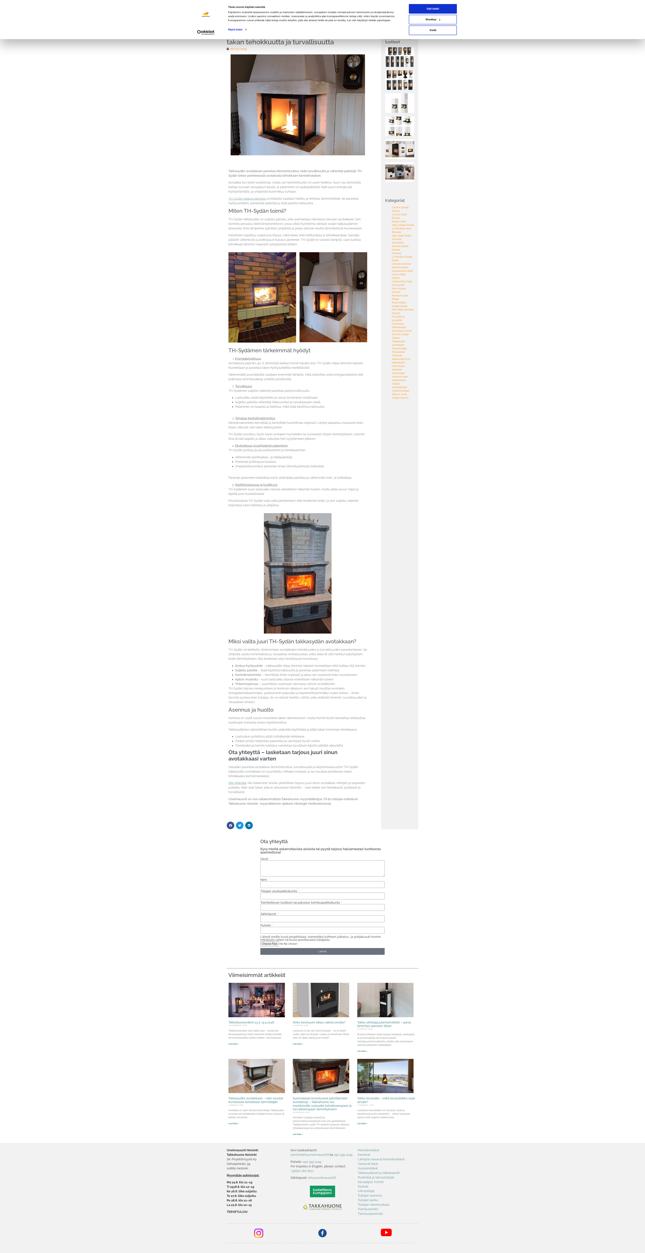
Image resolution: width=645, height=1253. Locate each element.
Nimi (264, 879)
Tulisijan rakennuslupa (373, 1204)
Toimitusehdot (368, 1209)
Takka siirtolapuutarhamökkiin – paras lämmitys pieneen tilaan (384, 1024)
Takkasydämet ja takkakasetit (379, 1173)
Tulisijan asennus (370, 1195)
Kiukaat (396, 249)
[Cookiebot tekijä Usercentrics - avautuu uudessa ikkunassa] (206, 32)
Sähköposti (268, 913)
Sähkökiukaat (399, 327)
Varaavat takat (400, 376)
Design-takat (399, 221)
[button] (230, 825)
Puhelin (266, 925)
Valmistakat (398, 373)
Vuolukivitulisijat (400, 390)
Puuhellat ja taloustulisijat (376, 1177)
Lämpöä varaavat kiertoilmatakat (381, 1159)
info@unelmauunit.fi (322, 1177)
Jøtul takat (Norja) (401, 235)
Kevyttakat (398, 242)
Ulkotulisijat (366, 1191)
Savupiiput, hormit (402, 330)
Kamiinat (396, 239)
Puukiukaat (398, 323)
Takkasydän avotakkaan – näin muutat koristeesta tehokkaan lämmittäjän (255, 1100)
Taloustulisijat (399, 348)
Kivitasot (396, 253)
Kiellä (433, 30)
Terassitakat (398, 352)
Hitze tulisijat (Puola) (403, 225)
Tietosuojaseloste (370, 1213)
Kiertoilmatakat (400, 246)
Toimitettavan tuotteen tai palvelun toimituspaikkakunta (300, 902)
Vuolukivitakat (399, 387)
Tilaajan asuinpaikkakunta (279, 891)
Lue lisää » (233, 1044)
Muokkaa (431, 19)
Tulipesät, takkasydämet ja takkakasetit (401, 359)
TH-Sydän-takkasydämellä (247, 198)
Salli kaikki (433, 8)
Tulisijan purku (368, 1200)
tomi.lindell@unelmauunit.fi (310, 1154)
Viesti (264, 858)
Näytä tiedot (235, 29)
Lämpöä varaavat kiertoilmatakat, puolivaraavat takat (402, 267)
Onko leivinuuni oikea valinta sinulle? (319, 1022)
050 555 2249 (343, 1154)
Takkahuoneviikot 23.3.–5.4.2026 (251, 1022)
